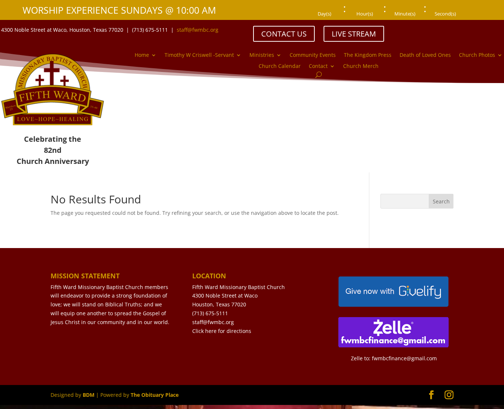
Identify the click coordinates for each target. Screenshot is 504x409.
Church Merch (361, 66)
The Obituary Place (155, 394)
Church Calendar (280, 66)
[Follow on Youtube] (466, 29)
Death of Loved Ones (425, 55)
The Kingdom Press (367, 55)
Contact (318, 66)
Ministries (261, 55)
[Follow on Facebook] (436, 29)
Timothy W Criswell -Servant (199, 55)
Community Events (313, 55)
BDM (88, 394)
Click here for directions (221, 330)
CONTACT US (284, 34)
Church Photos (477, 55)
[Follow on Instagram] (451, 29)
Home (142, 55)
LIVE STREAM (354, 34)
